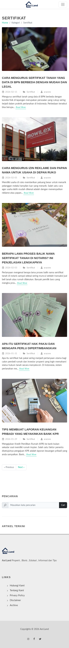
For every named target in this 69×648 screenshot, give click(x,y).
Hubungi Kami (17, 585)
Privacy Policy (17, 595)
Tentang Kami (17, 590)
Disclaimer (15, 600)
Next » (21, 467)
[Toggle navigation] (63, 4)
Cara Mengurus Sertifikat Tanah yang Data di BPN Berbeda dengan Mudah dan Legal (34, 82)
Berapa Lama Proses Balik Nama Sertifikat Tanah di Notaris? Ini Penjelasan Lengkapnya (28, 258)
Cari (63, 505)
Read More (21, 107)
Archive (14, 605)
